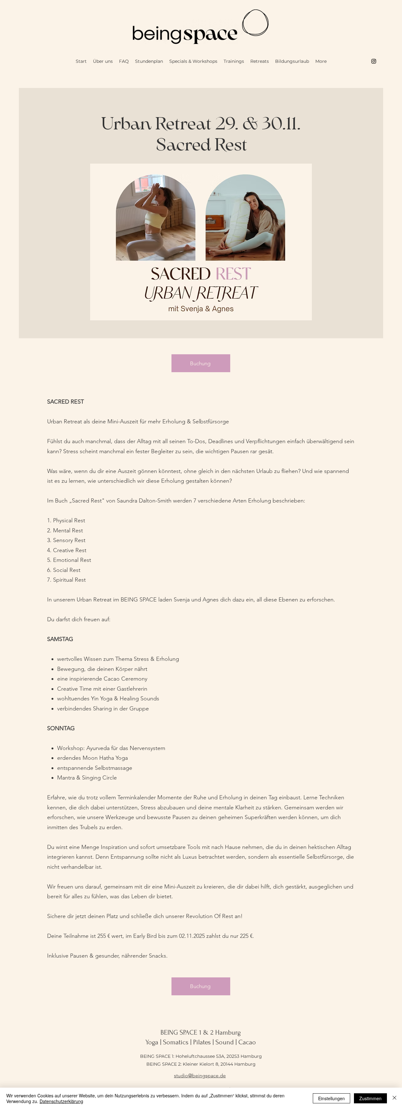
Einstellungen (331, 1098)
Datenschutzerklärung (61, 1101)
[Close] (394, 1098)
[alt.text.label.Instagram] (374, 61)
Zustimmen (370, 1098)
